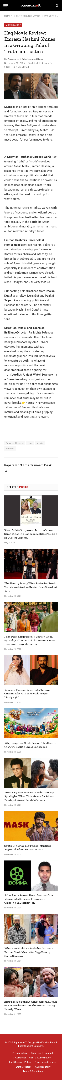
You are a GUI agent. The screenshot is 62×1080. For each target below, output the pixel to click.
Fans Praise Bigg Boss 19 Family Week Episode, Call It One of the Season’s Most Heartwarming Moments (29, 640)
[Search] (57, 5)
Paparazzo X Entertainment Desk (25, 59)
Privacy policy (20, 1053)
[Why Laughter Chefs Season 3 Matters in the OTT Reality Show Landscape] (31, 723)
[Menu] (5, 5)
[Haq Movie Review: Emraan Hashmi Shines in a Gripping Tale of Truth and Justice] (31, 86)
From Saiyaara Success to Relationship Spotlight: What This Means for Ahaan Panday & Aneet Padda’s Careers (29, 796)
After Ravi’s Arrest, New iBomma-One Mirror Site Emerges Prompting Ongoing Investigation (28, 899)
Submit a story (42, 1067)
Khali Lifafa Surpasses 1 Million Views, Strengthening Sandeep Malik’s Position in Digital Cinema (30, 534)
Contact (49, 1053)
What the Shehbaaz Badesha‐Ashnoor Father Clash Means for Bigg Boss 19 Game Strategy (28, 952)
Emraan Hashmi (15, 443)
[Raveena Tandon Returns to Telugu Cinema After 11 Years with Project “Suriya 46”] (31, 670)
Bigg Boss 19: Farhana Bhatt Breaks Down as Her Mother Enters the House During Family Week (30, 1005)
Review (10, 448)
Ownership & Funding (46, 1062)
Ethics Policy (44, 1057)
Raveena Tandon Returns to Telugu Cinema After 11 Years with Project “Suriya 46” (27, 693)
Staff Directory (23, 1067)
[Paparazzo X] (31, 5)
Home (7, 15)
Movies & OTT (13, 25)
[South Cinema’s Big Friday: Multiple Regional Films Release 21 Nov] (31, 826)
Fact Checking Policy (20, 1062)
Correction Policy (24, 1057)
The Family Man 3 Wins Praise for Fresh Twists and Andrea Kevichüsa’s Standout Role (30, 587)
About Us (36, 1053)
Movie (40, 443)
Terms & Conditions (33, 1071)
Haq (30, 443)
